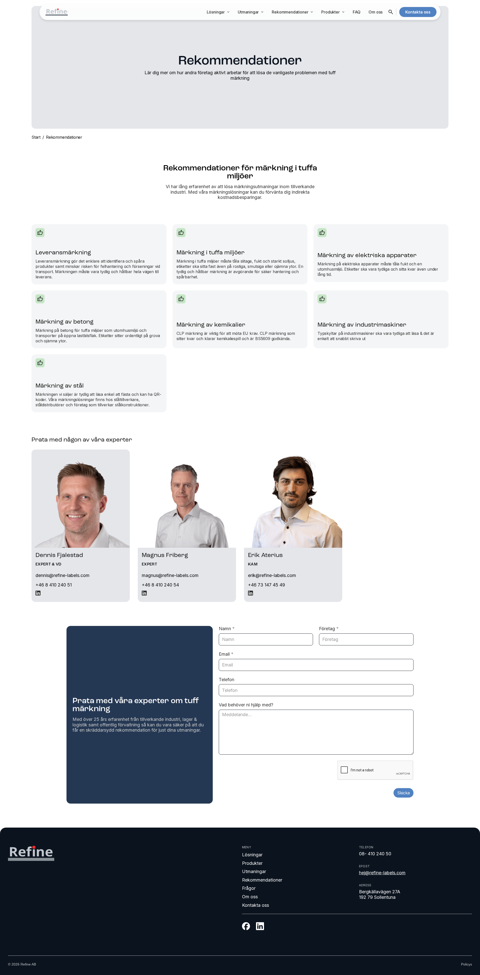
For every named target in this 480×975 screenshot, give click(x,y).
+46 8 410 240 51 (54, 584)
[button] (218, 12)
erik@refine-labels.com (272, 575)
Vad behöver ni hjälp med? (246, 704)
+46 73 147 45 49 (266, 584)
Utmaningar (254, 871)
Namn (227, 628)
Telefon (226, 679)
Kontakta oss (255, 905)
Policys (466, 964)
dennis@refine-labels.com (63, 575)
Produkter (252, 863)
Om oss (375, 11)
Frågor (249, 888)
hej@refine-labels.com (382, 872)
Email (226, 654)
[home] (57, 12)
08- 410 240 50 (375, 853)
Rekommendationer (64, 137)
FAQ (356, 11)
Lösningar (252, 854)
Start (36, 137)
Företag (329, 628)
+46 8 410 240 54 (160, 584)
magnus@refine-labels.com (170, 575)
